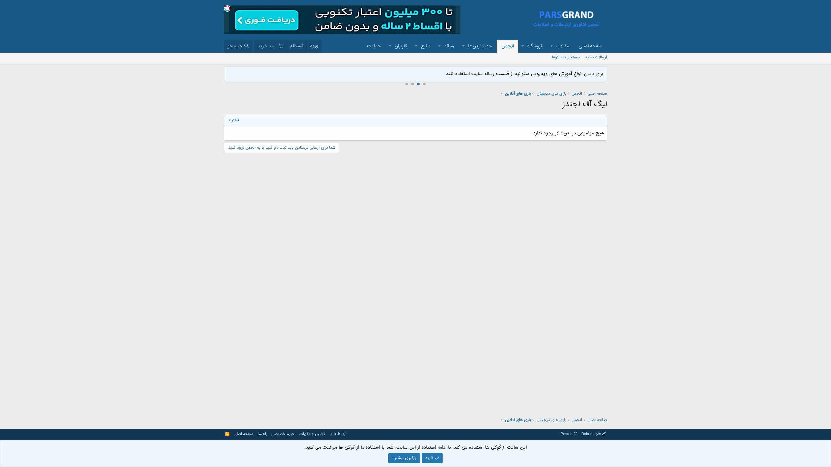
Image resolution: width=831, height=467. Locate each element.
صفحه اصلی (590, 46)
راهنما (262, 434)
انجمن (508, 46)
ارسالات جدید (596, 57)
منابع (425, 46)
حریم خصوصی (283, 434)
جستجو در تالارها (566, 57)
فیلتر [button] (235, 120)
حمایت (374, 46)
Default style (591, 434)
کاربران (401, 46)
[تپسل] (227, 8)
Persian (567, 434)
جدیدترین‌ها (480, 46)
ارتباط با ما (337, 434)
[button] (552, 46)
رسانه (449, 46)
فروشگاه (535, 46)
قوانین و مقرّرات (312, 434)
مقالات (562, 46)
